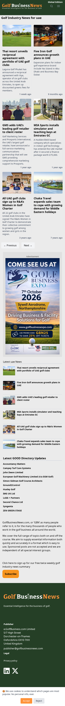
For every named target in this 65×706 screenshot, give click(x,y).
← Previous (10, 245)
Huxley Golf (9, 489)
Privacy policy (10, 660)
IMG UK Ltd (9, 493)
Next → (28, 245)
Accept (26, 700)
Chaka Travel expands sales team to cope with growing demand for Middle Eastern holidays (48, 205)
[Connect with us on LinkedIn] (7, 670)
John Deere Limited (13, 472)
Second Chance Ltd (13, 502)
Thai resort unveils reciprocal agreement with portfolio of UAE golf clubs (16, 58)
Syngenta (8, 506)
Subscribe (10, 574)
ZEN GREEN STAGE (12, 510)
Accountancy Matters (14, 463)
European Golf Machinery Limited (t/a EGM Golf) (28, 476)
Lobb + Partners (11, 497)
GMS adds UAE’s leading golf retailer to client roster (15, 128)
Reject (39, 700)
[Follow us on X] (15, 670)
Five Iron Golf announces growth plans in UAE (46, 54)
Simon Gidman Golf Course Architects (22, 480)
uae (13, 361)
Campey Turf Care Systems (17, 468)
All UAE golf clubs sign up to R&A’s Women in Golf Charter (14, 203)
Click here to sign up (14, 563)
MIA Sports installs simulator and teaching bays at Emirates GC (46, 130)
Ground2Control (11, 485)
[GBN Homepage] (21, 6)
